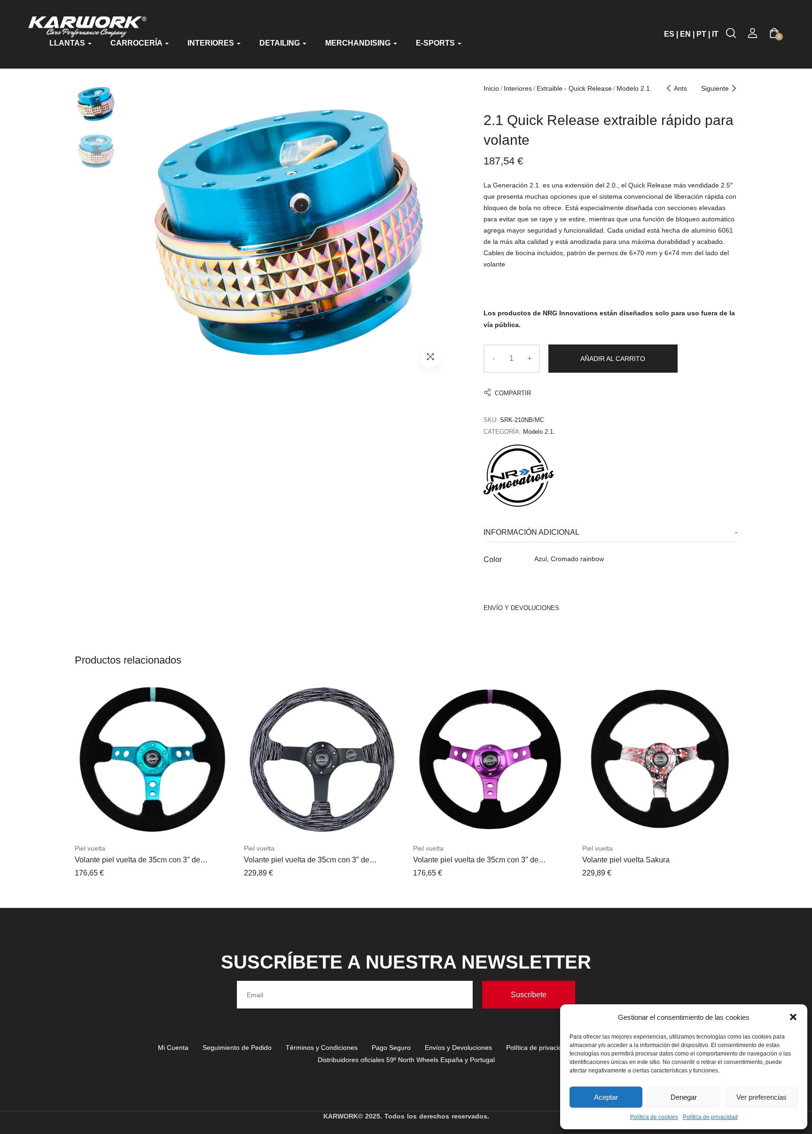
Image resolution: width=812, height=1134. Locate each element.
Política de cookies (654, 1117)
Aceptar (606, 1097)
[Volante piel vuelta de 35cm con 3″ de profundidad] (152, 759)
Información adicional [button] (531, 532)
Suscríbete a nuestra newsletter (406, 962)
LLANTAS (68, 43)
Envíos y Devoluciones (458, 1047)
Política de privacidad (710, 1117)
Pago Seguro (391, 1047)
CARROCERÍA (137, 43)
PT (701, 34)
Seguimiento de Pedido (237, 1047)
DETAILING (280, 43)
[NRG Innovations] (519, 476)
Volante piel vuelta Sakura (626, 860)
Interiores (518, 88)
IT (715, 34)
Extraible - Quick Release (574, 88)
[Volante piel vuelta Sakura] (659, 759)
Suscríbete (529, 995)
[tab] (610, 532)
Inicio (491, 88)
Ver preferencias (761, 1097)
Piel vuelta (90, 848)
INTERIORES (211, 43)
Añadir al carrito (612, 358)
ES (669, 34)
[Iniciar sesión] (752, 33)
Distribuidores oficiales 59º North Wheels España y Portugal (406, 1060)
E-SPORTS (436, 43)
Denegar (684, 1097)
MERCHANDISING (358, 43)
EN (685, 34)
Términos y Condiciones (322, 1047)
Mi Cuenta (173, 1047)
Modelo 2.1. (634, 88)
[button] (793, 1017)
